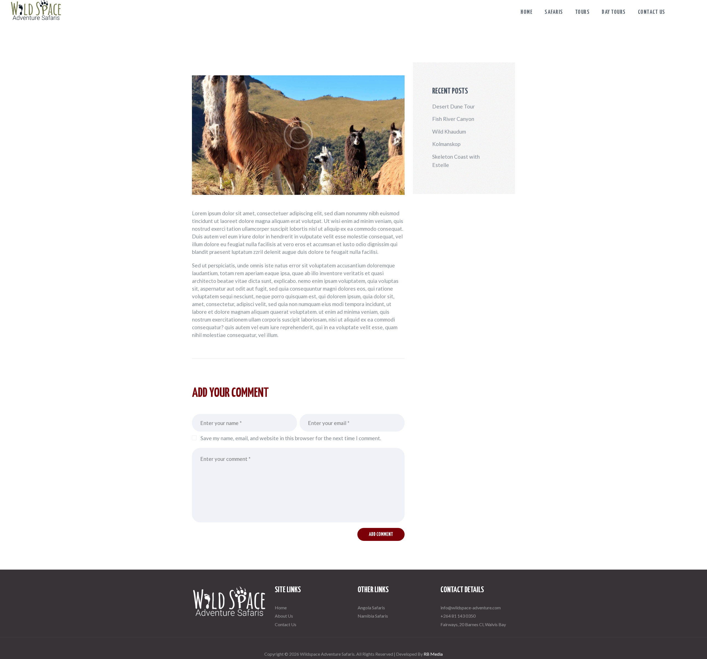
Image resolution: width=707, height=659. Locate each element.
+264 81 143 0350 (458, 615)
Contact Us (285, 624)
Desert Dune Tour (453, 106)
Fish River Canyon (453, 119)
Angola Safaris (371, 607)
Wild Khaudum (449, 131)
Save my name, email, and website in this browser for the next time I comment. (291, 438)
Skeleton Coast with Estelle (456, 160)
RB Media (433, 654)
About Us (284, 615)
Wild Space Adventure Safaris (353, 643)
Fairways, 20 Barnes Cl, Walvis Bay (473, 624)
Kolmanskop (446, 144)
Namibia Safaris (373, 615)
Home (281, 607)
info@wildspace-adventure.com (470, 607)
